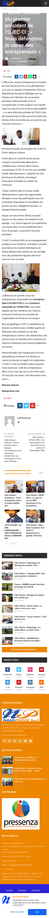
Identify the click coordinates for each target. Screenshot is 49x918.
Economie (10, 482)
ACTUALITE (22, 891)
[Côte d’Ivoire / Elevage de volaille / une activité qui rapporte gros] (7, 598)
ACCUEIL (9, 891)
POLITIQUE (36, 891)
